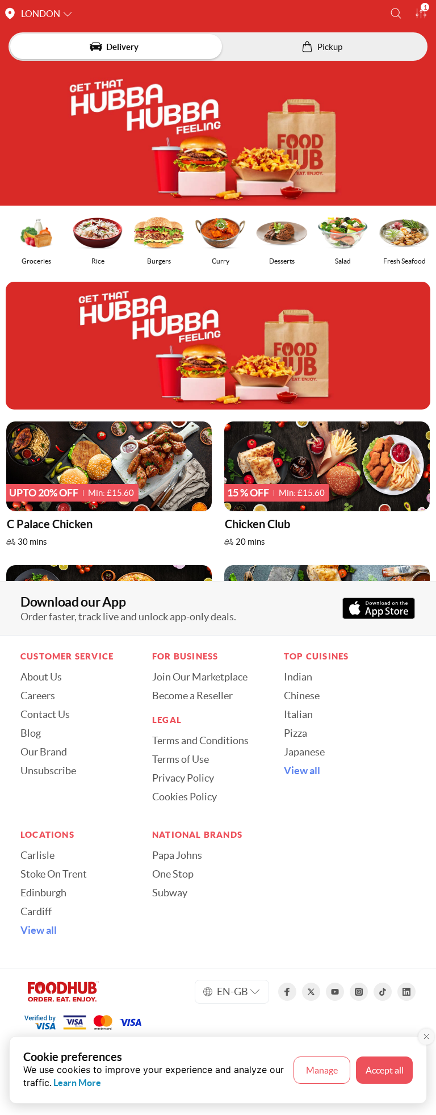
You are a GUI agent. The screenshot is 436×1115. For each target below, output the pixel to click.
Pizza (295, 733)
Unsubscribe (48, 770)
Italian (298, 714)
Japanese (304, 752)
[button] (396, 13)
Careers (37, 695)
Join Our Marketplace (200, 677)
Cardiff (36, 911)
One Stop (173, 874)
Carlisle (37, 855)
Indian (298, 677)
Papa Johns (177, 855)
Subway (169, 893)
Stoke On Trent (53, 874)
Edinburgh (43, 893)
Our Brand (43, 752)
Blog (30, 733)
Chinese (302, 695)
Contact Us (45, 714)
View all (302, 770)
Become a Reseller (192, 695)
